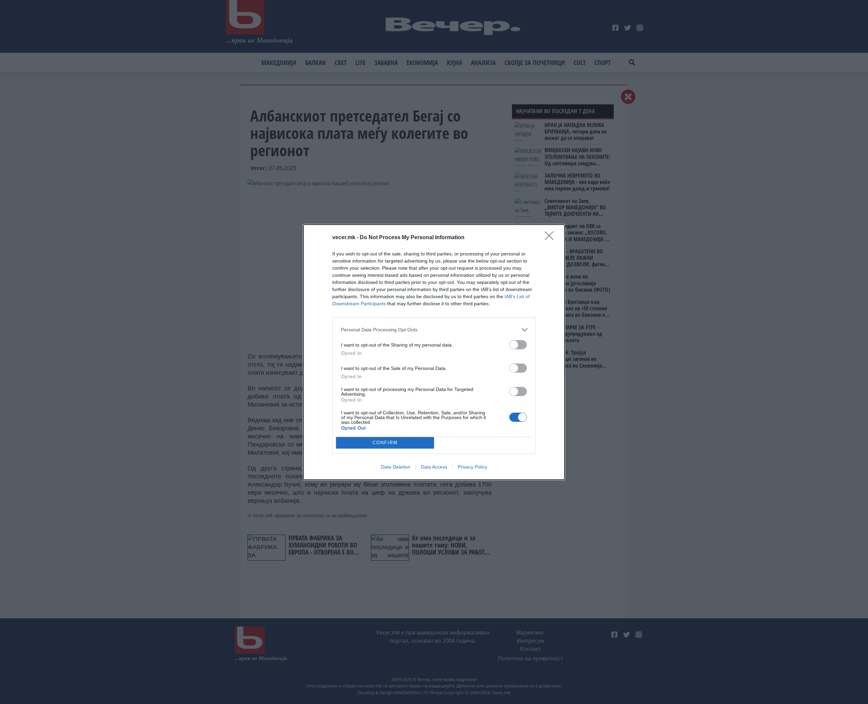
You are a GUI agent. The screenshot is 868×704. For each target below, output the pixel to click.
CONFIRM (385, 442)
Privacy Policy (472, 467)
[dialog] (434, 352)
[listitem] (434, 329)
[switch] (518, 344)
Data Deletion (395, 467)
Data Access (434, 467)
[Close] (551, 237)
